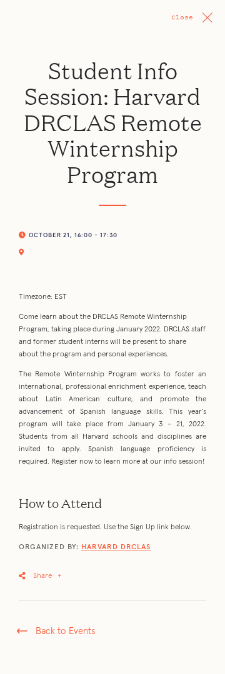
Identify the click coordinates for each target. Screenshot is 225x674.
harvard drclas (116, 547)
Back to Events (65, 631)
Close (182, 17)
